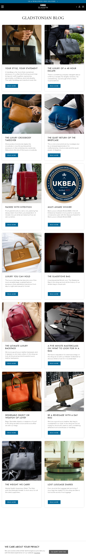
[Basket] (83, 7)
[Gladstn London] (43, 9)
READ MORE (11, 86)
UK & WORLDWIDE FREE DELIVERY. (42, 1)
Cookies (37, 553)
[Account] (79, 7)
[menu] (3, 8)
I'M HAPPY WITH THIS (58, 552)
